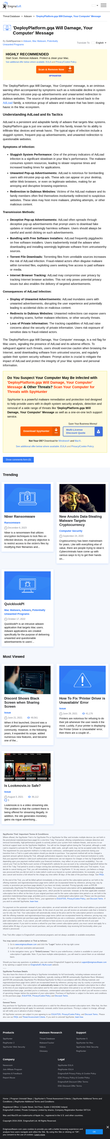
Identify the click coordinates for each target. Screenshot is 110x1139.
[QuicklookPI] (27, 585)
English (97, 5)
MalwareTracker (47, 1043)
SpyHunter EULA (65, 1065)
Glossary (44, 1051)
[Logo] (12, 5)
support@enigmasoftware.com (94, 962)
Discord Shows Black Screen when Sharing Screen (21, 702)
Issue (7, 712)
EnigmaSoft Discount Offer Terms (73, 1082)
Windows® (64, 441)
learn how (34, 901)
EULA (48, 62)
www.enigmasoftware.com (26, 944)
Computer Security (70, 530)
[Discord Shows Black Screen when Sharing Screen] (27, 680)
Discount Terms (96, 899)
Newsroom (8, 1065)
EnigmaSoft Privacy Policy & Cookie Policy (77, 1073)
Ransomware (12, 522)
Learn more (39, 1134)
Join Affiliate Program (12, 1069)
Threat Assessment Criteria (33, 1017)
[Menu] (103, 6)
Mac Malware (39, 41)
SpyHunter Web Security (14, 1047)
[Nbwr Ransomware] (27, 498)
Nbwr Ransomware (19, 516)
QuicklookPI (14, 604)
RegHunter (81, 1051)
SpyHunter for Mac (84, 1043)
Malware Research (51, 1032)
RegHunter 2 (8, 1043)
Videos (43, 1047)
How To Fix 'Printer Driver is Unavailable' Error (82, 700)
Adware (28, 16)
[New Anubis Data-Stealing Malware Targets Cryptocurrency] (82, 498)
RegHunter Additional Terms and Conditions (34, 1101)
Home (6, 1098)
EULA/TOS (61, 899)
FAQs (101, 875)
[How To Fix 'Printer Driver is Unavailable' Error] (82, 680)
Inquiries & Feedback (12, 1073)
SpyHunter (7, 1038)
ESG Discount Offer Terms (70, 1086)
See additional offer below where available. (25, 62)
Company (9, 1059)
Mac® (78, 441)
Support (81, 1032)
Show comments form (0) (18, 459)
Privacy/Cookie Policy (66, 62)
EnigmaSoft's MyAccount (41, 965)
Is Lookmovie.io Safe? (22, 786)
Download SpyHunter (36, 431)
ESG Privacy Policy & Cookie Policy (74, 1077)
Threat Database (11, 16)
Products (8, 1032)
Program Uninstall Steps (21, 1098)
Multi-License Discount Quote (75, 431)
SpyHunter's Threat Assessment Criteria (53, 1098)
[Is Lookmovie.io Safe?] (27, 767)
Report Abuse (9, 1077)
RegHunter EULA (65, 1069)
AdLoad (8, 102)
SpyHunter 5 (82, 1038)
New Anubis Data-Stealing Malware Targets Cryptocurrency (80, 521)
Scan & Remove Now (51, 69)
